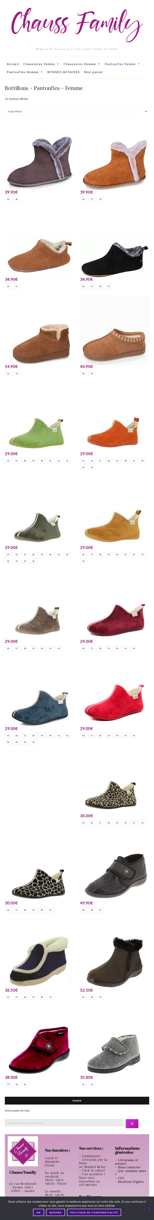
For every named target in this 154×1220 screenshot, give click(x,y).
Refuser (56, 1212)
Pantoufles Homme (23, 72)
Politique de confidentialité (94, 1212)
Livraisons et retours (126, 1161)
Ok (38, 1212)
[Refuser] (149, 1208)
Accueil (13, 64)
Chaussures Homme (80, 64)
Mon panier (93, 72)
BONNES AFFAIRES (63, 72)
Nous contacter (130, 1167)
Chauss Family (77, 25)
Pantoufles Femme (120, 64)
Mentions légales (131, 1182)
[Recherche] (132, 1123)
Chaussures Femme (39, 64)
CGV (121, 1178)
